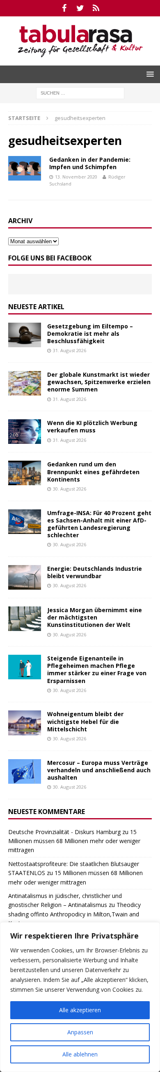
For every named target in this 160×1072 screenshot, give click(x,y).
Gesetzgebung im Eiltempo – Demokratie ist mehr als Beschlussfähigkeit (90, 333)
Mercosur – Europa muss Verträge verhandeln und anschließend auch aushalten (99, 770)
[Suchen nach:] (80, 92)
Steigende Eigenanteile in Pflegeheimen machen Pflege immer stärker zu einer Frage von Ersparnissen (96, 669)
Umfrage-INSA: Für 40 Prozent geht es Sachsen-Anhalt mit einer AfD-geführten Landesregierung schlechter (99, 524)
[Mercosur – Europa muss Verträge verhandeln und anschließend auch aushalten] (24, 771)
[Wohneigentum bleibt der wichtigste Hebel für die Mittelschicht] (24, 722)
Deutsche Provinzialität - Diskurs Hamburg (64, 832)
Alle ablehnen (80, 1054)
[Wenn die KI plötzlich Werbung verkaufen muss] (24, 431)
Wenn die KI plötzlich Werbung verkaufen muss (92, 426)
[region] (80, 997)
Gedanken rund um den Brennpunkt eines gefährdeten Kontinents (93, 471)
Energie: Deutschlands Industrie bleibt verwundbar (94, 572)
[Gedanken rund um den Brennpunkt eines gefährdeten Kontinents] (24, 473)
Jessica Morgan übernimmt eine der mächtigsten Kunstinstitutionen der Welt (94, 617)
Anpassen (80, 1032)
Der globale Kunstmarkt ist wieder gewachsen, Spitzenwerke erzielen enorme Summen (99, 382)
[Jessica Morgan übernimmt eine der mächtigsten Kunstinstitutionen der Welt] (24, 618)
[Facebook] (64, 8)
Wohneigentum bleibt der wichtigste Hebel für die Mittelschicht (85, 721)
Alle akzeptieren (80, 1010)
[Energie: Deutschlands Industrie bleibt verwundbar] (24, 577)
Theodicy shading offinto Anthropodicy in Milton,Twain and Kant (74, 914)
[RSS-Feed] (96, 8)
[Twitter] (80, 8)
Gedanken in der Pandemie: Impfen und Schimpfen (89, 163)
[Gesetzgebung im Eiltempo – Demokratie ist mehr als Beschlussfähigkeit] (24, 335)
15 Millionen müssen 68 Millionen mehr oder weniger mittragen (74, 841)
